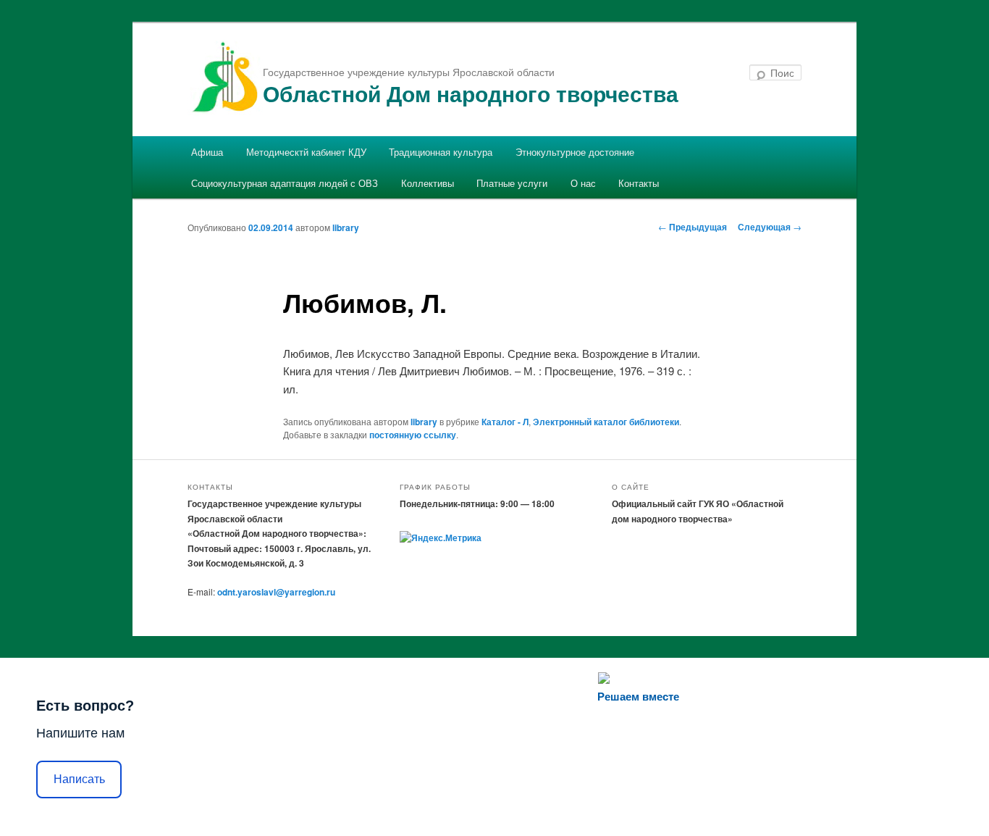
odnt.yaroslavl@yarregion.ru (276, 591)
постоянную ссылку (412, 434)
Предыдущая (692, 226)
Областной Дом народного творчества (470, 93)
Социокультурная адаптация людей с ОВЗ (284, 183)
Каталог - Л (505, 421)
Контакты (638, 183)
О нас (583, 183)
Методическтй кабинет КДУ (306, 152)
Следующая (769, 226)
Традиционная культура (440, 152)
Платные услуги (511, 183)
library (345, 227)
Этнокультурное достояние (574, 152)
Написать (79, 779)
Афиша (207, 152)
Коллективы (427, 183)
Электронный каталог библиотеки (606, 421)
